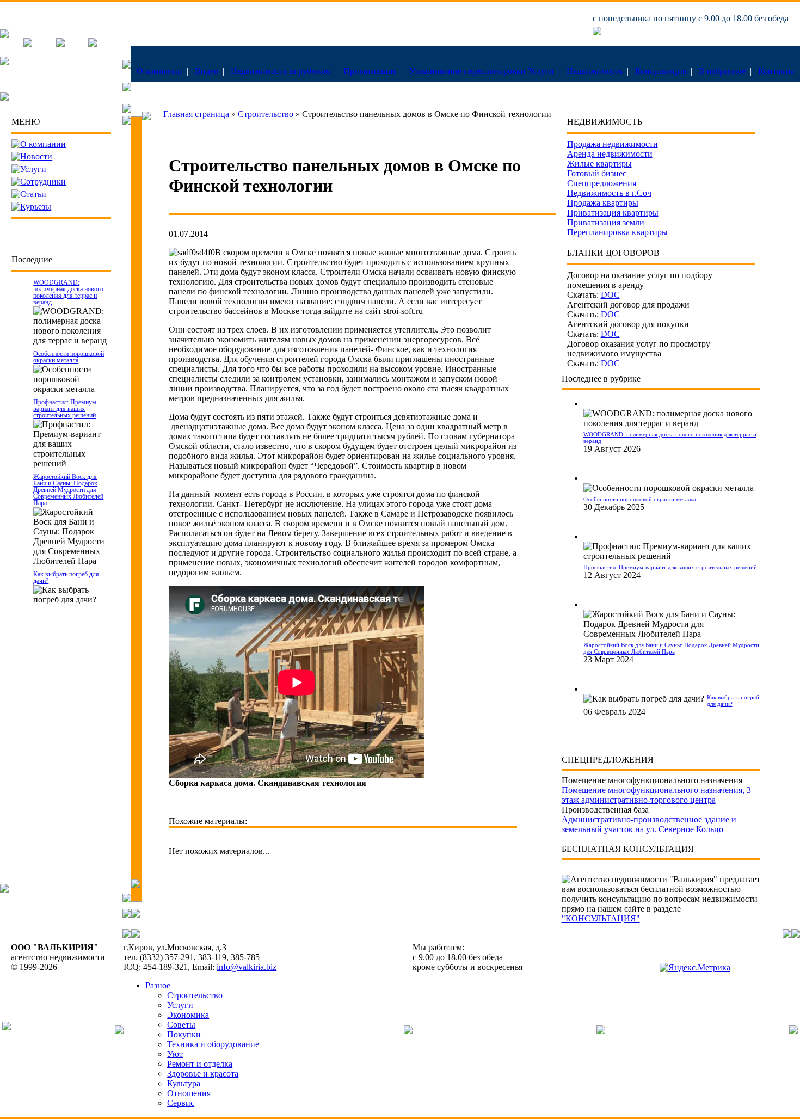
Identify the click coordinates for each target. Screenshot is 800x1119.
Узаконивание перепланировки (467, 71)
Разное (157, 985)
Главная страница (196, 114)
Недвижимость (595, 71)
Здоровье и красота (202, 1073)
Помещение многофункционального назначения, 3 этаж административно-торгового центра (656, 794)
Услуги (541, 71)
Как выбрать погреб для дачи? (66, 577)
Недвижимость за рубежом (281, 71)
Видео (206, 71)
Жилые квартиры (599, 163)
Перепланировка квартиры (617, 232)
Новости (36, 156)
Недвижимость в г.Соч (609, 193)
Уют (175, 1054)
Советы (181, 1024)
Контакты (776, 71)
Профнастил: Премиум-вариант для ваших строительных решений (66, 408)
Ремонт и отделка (199, 1063)
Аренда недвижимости (610, 153)
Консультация (660, 71)
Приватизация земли (605, 222)
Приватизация (370, 71)
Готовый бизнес (596, 173)
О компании (159, 71)
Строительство (265, 114)
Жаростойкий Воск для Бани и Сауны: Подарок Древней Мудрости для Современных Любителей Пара (68, 490)
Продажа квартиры (602, 202)
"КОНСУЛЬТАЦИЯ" (601, 918)
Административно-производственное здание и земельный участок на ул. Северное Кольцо (649, 824)
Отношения (189, 1093)
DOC (610, 294)
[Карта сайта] (92, 43)
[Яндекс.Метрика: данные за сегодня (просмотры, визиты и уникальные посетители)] (695, 968)
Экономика (188, 1014)
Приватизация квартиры (613, 212)
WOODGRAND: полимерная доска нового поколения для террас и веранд (68, 292)
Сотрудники (43, 181)
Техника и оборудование (213, 1044)
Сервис (180, 1103)
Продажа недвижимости (612, 144)
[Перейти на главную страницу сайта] (4, 35)
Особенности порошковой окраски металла (68, 357)
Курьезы (35, 206)
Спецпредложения (601, 183)
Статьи (33, 194)
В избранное (722, 71)
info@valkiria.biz (246, 967)
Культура (183, 1083)
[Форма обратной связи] (60, 43)
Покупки (184, 1034)
